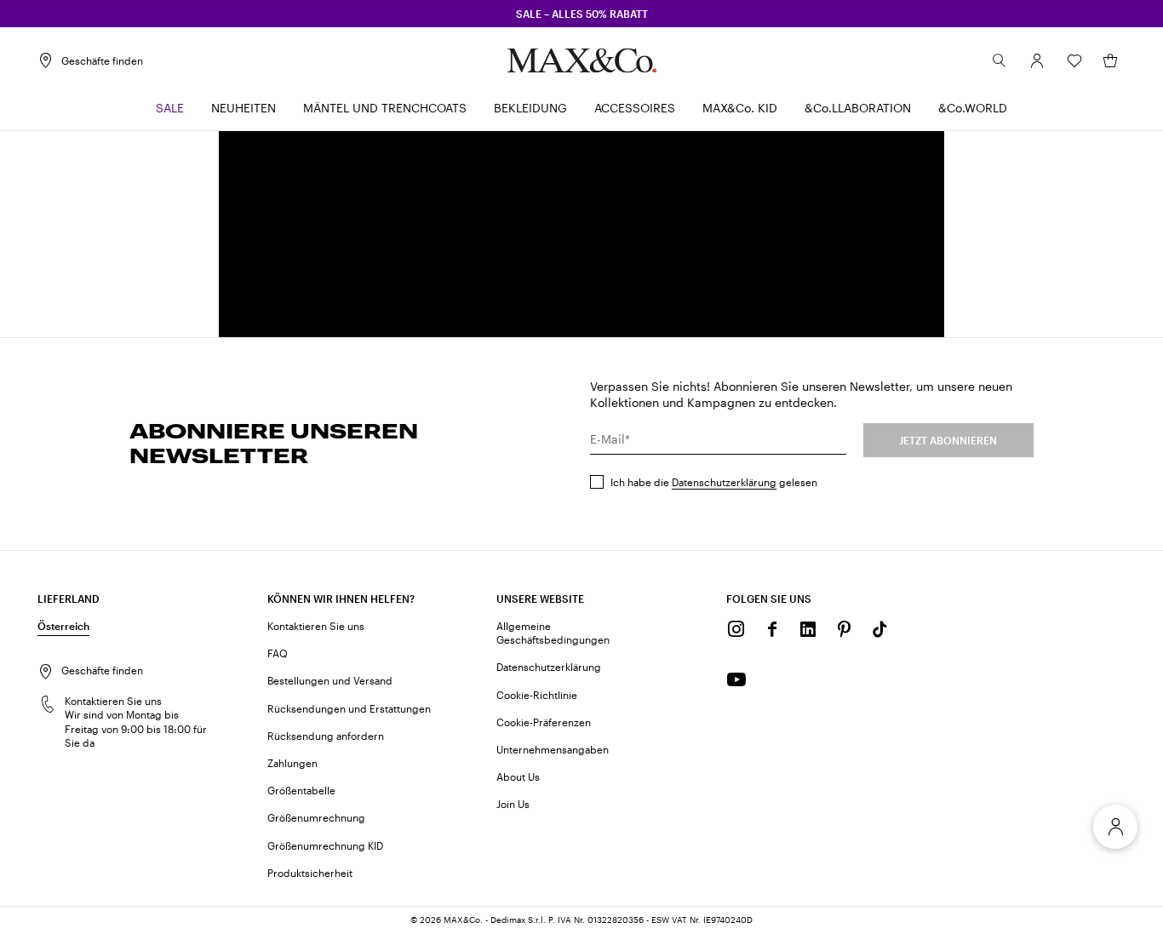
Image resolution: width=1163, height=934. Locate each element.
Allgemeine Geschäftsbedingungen (553, 632)
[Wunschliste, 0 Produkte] (1074, 60)
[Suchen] (999, 60)
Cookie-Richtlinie (536, 695)
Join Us (513, 804)
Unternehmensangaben (552, 749)
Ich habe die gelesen (713, 482)
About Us (518, 776)
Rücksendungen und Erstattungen (349, 708)
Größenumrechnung (316, 817)
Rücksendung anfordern (325, 736)
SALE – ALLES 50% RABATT (582, 14)
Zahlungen (292, 763)
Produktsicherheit (309, 873)
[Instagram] (736, 629)
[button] (1037, 60)
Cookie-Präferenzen (543, 722)
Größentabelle (301, 790)
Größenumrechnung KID (325, 845)
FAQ (277, 653)
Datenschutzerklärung (724, 482)
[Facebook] (772, 629)
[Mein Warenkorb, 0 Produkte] (1110, 60)
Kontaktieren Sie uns (315, 626)
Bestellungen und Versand (329, 680)
